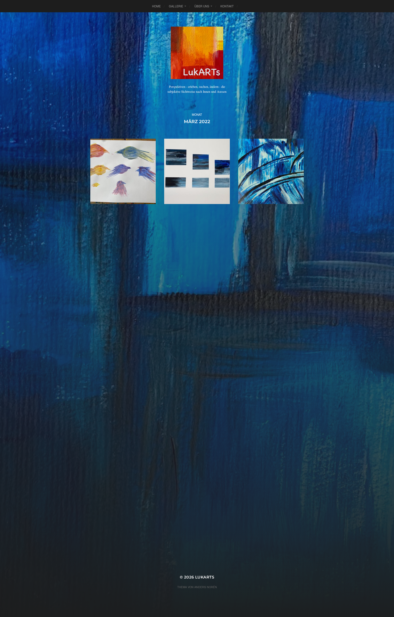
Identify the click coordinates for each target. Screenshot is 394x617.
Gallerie (176, 6)
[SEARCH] (244, 6)
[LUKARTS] (197, 53)
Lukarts (204, 577)
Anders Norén (205, 587)
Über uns (201, 6)
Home (156, 6)
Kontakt (227, 6)
